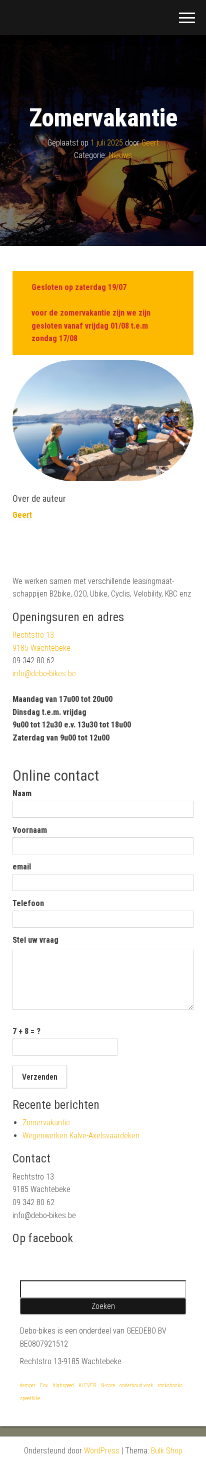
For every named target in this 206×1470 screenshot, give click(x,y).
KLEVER (87, 1385)
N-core (108, 1385)
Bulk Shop (166, 1450)
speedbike (30, 1398)
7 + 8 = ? (26, 1031)
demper (28, 1385)
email (21, 866)
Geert (150, 143)
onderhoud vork (136, 1385)
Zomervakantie (46, 1122)
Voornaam (29, 830)
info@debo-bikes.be (44, 673)
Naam (22, 793)
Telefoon (28, 903)
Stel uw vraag (35, 940)
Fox (44, 1385)
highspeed (63, 1385)
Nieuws (120, 155)
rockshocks (170, 1385)
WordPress (102, 1450)
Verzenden (40, 1077)
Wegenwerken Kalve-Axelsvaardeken (81, 1135)
